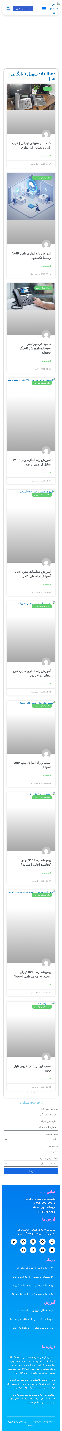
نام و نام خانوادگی (49, 1109)
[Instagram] (33, 1242)
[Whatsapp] (52, 1242)
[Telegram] (42, 1242)
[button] (44, 8)
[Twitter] (14, 1242)
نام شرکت (53, 1146)
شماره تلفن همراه (49, 1121)
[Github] (23, 1250)
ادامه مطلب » (45, 156)
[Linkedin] (33, 1250)
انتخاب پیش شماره (49, 1158)
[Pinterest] (42, 1250)
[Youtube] (52, 1250)
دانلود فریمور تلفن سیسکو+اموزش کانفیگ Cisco (35, 348)
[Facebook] (23, 1242)
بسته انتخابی (52, 1134)
